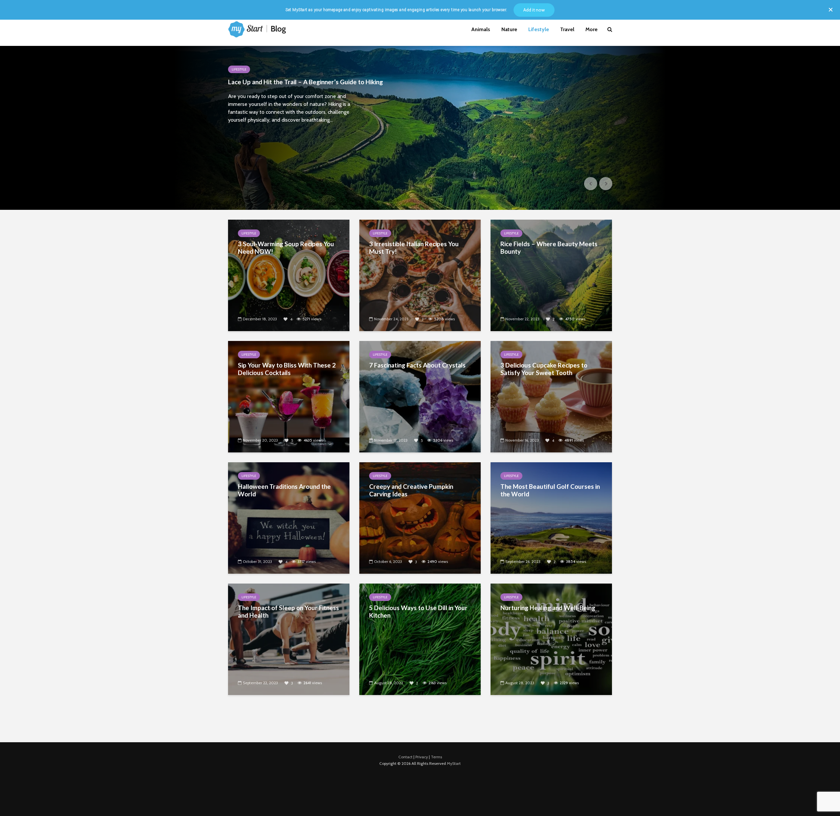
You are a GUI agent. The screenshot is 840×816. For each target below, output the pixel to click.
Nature (509, 29)
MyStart (454, 763)
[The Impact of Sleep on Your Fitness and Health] (288, 639)
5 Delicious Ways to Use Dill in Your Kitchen (418, 611)
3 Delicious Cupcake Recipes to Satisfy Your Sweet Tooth (543, 369)
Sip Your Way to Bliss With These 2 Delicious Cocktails (287, 369)
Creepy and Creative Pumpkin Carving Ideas (411, 490)
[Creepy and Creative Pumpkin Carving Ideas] (420, 517)
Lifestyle (538, 29)
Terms (436, 756)
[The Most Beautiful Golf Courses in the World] (551, 517)
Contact (405, 756)
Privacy (421, 756)
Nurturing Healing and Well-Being (547, 607)
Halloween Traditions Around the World (284, 490)
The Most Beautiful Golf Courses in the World (550, 490)
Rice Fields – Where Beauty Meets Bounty (549, 247)
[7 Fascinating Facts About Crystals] (420, 396)
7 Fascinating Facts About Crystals (417, 365)
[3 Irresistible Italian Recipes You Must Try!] (420, 275)
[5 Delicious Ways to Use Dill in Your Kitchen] (420, 639)
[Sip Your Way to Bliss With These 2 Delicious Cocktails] (288, 396)
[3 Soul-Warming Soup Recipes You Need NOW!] (288, 275)
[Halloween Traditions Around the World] (288, 517)
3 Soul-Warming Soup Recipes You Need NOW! (286, 247)
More (591, 29)
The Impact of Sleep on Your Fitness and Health (288, 611)
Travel (567, 29)
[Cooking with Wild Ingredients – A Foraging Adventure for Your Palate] (420, 128)
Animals (480, 29)
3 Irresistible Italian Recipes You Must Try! (414, 247)
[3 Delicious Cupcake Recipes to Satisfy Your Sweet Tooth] (551, 396)
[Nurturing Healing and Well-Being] (551, 639)
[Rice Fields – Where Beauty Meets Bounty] (551, 275)
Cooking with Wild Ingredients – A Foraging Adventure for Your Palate (304, 85)
